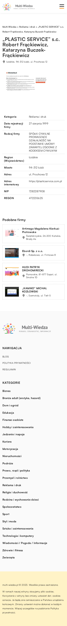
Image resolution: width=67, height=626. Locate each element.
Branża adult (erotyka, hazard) (21, 398)
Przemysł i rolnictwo (15, 477)
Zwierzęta (8, 557)
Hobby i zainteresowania (18, 427)
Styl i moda (9, 521)
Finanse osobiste (12, 419)
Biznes (6, 391)
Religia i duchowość (15, 492)
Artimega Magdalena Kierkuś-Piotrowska (41, 230)
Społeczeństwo (11, 506)
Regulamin (9, 369)
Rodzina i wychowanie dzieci (20, 499)
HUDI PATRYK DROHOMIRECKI (33, 268)
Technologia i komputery (18, 535)
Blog (5, 356)
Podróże (7, 463)
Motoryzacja (10, 449)
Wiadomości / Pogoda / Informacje (24, 543)
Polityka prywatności (16, 362)
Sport (5, 514)
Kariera (7, 441)
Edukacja (8, 412)
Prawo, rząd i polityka (16, 470)
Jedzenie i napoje (13, 434)
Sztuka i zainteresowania (18, 528)
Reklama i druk (37, 116)
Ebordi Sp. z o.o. (32, 251)
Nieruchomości (11, 456)
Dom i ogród (10, 405)
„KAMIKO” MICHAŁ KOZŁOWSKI (34, 290)
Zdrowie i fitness (12, 550)
